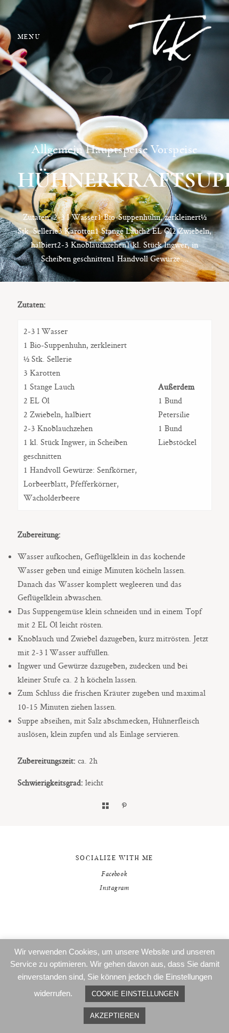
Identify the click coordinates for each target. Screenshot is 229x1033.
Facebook (114, 874)
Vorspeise (174, 149)
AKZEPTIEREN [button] (114, 1016)
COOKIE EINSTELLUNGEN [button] (135, 994)
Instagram (114, 888)
